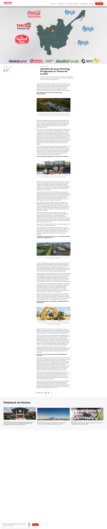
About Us (53, 3)
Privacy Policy (11, 524)
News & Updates (84, 3)
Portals (91, 3)
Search (96, 1)
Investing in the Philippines (73, 3)
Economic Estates (61, 3)
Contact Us (99, 3)
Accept (35, 524)
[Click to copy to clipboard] (9, 71)
